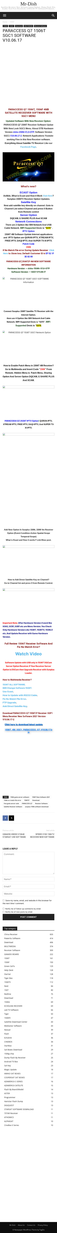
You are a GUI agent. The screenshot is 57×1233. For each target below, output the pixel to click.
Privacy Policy (43, 1225)
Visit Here (47, 196)
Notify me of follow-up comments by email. (23, 909)
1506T (12, 26)
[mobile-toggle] (4, 15)
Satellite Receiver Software (13, 807)
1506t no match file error (12, 800)
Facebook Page (28, 147)
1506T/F (26, 800)
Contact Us (31, 1225)
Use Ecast (8, 691)
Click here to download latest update (24, 724)
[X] (11, 818)
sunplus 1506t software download (37, 807)
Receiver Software (40, 26)
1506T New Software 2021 (41, 797)
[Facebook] (5, 818)
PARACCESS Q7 (27, 803)
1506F (12, 22)
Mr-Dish (12, 1225)
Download (19, 26)
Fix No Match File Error (14, 699)
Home (5, 22)
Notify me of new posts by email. (19, 912)
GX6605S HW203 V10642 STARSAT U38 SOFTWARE (14, 835)
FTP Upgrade (9, 702)
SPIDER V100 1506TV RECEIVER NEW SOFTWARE (42, 835)
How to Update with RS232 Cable (20, 695)
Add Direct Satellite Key (15, 706)
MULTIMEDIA (28, 26)
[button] (53, 15)
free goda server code (11, 803)
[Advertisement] (28, 76)
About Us (21, 1225)
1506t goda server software (19, 797)
